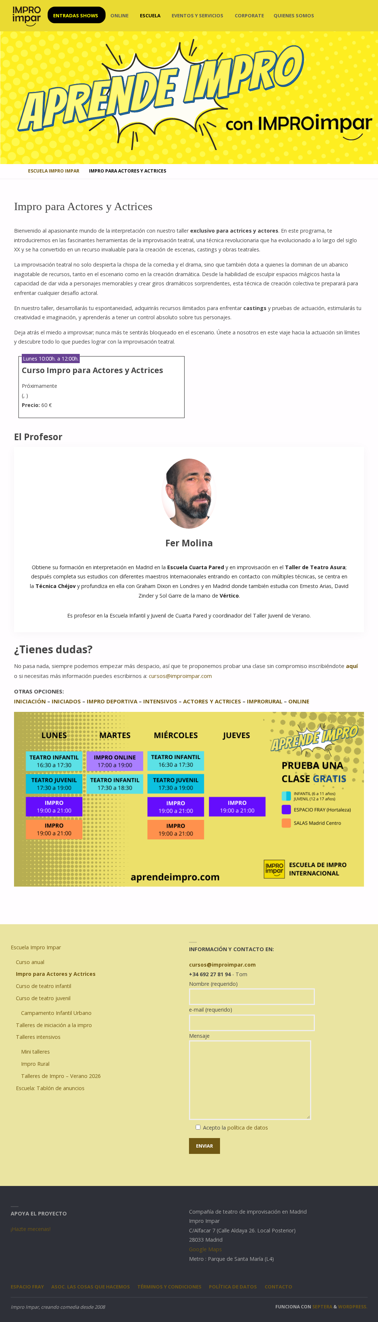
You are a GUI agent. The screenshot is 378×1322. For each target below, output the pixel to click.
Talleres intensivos (38, 1036)
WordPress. (353, 1307)
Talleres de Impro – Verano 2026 (61, 1075)
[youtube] (351, 15)
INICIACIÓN (30, 701)
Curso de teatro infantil (43, 985)
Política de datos (233, 1286)
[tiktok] (362, 15)
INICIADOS (66, 701)
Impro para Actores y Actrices (56, 973)
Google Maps (205, 1249)
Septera (321, 1307)
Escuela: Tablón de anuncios (50, 1088)
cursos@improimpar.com (180, 675)
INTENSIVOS (160, 701)
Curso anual (30, 962)
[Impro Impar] (26, 15)
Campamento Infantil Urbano (56, 1012)
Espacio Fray (27, 1286)
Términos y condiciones (169, 1286)
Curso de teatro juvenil (43, 998)
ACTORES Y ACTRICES (213, 701)
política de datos (247, 1127)
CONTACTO (278, 1286)
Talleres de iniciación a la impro (54, 1025)
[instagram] (328, 15)
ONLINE (298, 701)
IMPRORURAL (264, 701)
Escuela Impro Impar (53, 171)
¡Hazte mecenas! (31, 1228)
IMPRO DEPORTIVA (112, 701)
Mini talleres (35, 1051)
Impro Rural (35, 1063)
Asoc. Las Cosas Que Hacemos (90, 1286)
